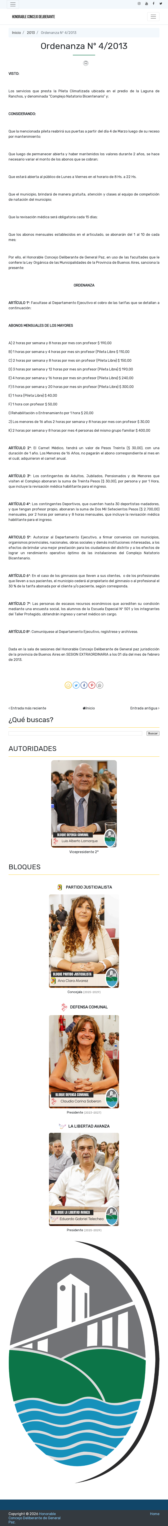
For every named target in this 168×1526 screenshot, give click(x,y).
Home (154, 1514)
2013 (31, 33)
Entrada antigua (143, 708)
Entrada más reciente (28, 708)
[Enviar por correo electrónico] (68, 685)
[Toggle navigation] (13, 4)
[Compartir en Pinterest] (91, 685)
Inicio (16, 33)
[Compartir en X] (76, 685)
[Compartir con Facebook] (84, 685)
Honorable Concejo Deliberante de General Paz (35, 1518)
